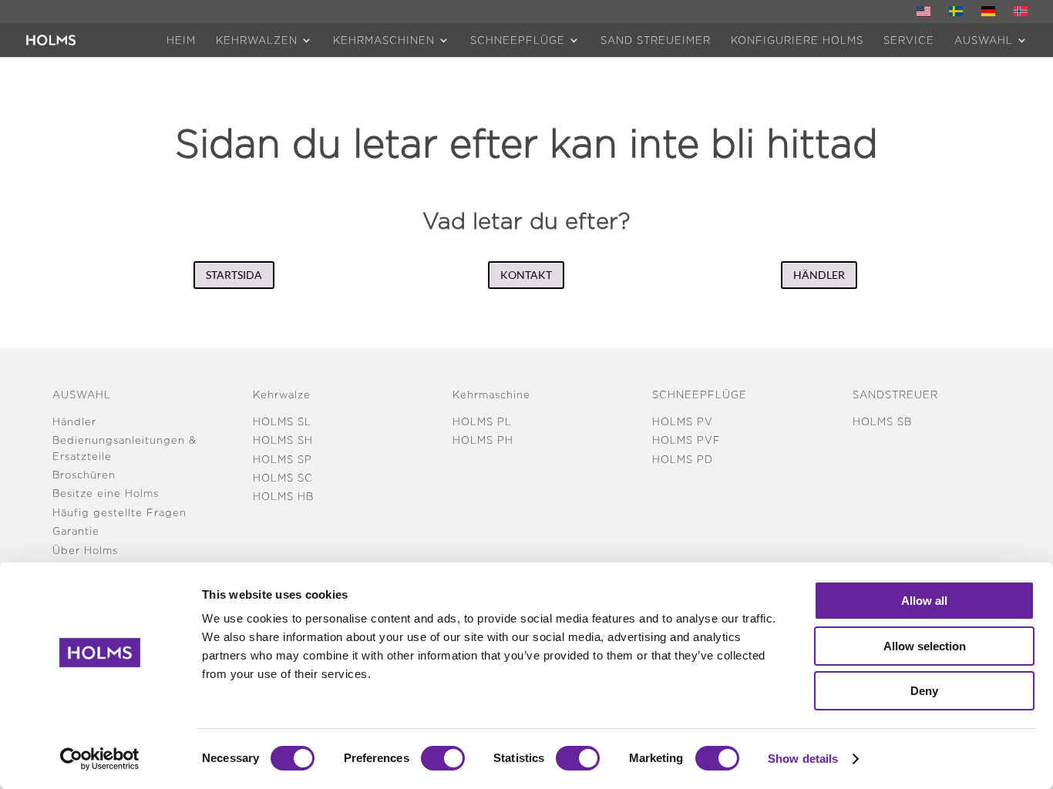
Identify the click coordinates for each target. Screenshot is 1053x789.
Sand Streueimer (656, 40)
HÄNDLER (819, 274)
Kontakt (526, 274)
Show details (803, 758)
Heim (181, 40)
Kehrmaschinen (384, 40)
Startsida (234, 274)
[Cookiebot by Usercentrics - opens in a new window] (99, 759)
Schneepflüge (517, 40)
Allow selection (924, 646)
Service (908, 40)
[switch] (443, 758)
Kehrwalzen (257, 40)
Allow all (924, 600)
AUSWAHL (983, 40)
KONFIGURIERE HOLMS (797, 40)
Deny (924, 690)
